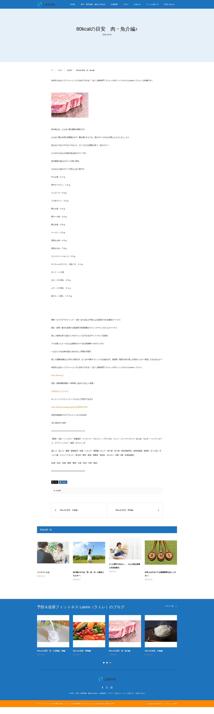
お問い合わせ (169, 4)
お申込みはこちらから (60, 391)
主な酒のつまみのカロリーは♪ (156, 651)
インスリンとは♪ (43, 572)
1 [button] (104, 662)
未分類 (58, 490)
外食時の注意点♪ (79, 651)
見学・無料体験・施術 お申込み (93, 4)
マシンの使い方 (152, 4)
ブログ (125, 4)
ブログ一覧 (169, 606)
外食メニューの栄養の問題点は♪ (121, 651)
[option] (109, 635)
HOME (72, 4)
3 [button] (110, 662)
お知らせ (137, 4)
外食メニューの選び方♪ (46, 651)
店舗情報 (114, 4)
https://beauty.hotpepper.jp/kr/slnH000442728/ (69, 407)
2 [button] (107, 662)
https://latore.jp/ (57, 375)
